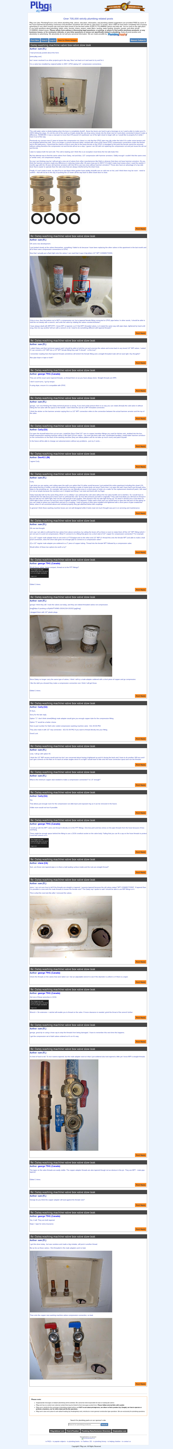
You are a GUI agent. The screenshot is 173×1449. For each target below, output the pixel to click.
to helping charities (114, 1441)
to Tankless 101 (86, 1441)
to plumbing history (99, 1441)
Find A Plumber (73, 1431)
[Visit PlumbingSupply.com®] (118, 34)
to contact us (126, 1441)
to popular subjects (59, 1441)
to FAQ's (48, 1441)
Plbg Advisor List (57, 1431)
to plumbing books (73, 1441)
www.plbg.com (35, 56)
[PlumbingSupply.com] (88, 1438)
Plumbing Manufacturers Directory (96, 1431)
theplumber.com (119, 1431)
